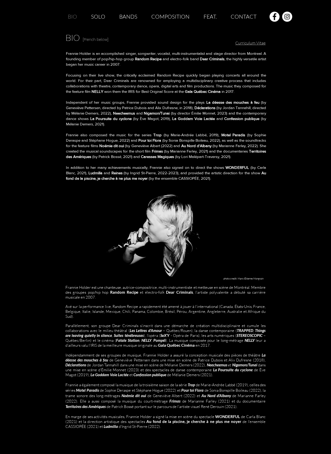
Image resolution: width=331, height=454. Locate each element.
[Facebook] (274, 17)
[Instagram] (287, 17)
